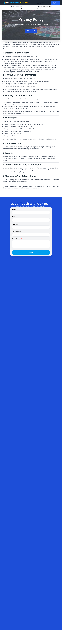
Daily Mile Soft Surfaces (40, 2)
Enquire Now (31, 193)
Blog (33, 2)
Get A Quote (31, 31)
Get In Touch (54, 2)
